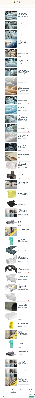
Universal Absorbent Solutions (18, 9)
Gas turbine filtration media (11, 9)
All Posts (6, 9)
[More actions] (28, 12)
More (22, 9)
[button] (10, 6)
